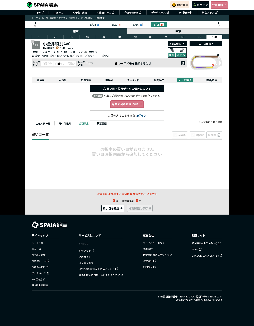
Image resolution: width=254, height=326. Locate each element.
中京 (178, 31)
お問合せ (148, 267)
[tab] (43, 123)
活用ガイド (85, 257)
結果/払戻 (211, 80)
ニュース (58, 12)
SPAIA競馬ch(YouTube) (204, 243)
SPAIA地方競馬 (40, 285)
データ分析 (133, 80)
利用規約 (148, 249)
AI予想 (62, 80)
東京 (76, 31)
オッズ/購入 (86, 17)
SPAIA (194, 249)
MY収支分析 (185, 12)
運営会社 (148, 260)
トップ (40, 12)
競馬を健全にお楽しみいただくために (99, 275)
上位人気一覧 (43, 123)
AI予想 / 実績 (80, 12)
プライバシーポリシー (155, 243)
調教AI (109, 80)
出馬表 (40, 80)
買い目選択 (65, 123)
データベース (158, 12)
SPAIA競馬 (194, 299)
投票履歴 (102, 123)
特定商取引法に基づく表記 (157, 254)
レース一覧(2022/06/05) (53, 17)
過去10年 (159, 80)
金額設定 (84, 123)
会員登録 (217, 5)
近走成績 (86, 80)
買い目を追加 (111, 208)
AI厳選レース (104, 12)
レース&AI (37, 243)
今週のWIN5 (131, 12)
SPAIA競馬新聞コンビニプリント (97, 268)
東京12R (73, 17)
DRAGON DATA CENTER (205, 255)
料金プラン (208, 12)
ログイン (202, 5)
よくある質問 (86, 262)
